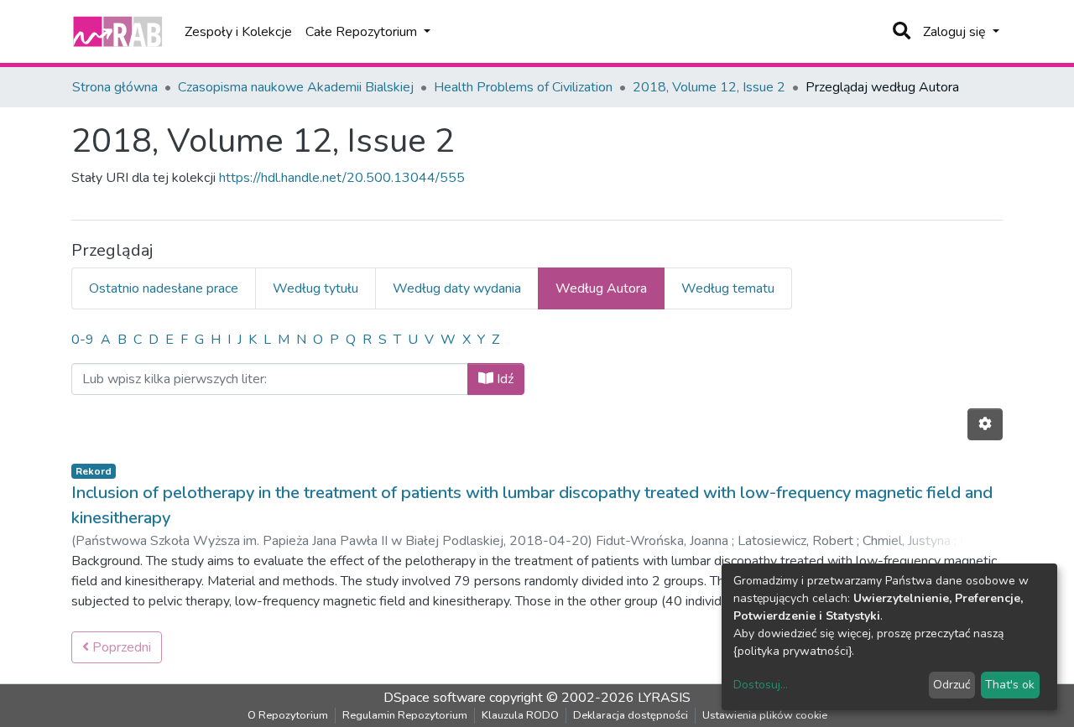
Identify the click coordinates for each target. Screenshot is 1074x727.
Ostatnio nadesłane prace (163, 288)
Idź (503, 379)
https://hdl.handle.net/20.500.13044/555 (342, 178)
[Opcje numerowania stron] (985, 424)
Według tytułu (315, 288)
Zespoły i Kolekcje (238, 32)
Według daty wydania (457, 288)
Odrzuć (951, 685)
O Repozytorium (288, 715)
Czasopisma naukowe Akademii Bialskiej (296, 87)
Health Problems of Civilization (523, 87)
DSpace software (434, 697)
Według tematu (727, 288)
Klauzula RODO (520, 715)
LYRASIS (664, 697)
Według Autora (601, 288)
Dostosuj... (760, 685)
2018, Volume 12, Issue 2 (709, 87)
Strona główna (115, 87)
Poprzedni (120, 647)
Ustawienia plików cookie (764, 715)
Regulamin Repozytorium (404, 715)
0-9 (82, 339)
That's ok (1010, 685)
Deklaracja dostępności (630, 715)
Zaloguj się (956, 32)
